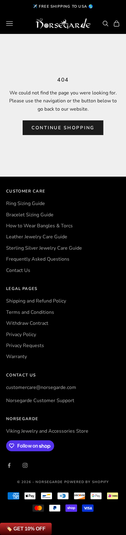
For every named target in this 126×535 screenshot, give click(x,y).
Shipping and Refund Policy (36, 301)
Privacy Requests (25, 345)
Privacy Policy (21, 334)
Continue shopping (62, 128)
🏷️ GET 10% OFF (26, 528)
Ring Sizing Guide (25, 203)
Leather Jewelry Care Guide (36, 236)
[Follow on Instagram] (25, 465)
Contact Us (18, 270)
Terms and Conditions (30, 312)
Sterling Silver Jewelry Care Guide (44, 248)
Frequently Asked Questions (37, 259)
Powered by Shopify (86, 482)
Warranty (16, 356)
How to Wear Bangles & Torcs (39, 225)
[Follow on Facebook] (9, 465)
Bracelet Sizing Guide (30, 214)
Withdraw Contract (27, 323)
